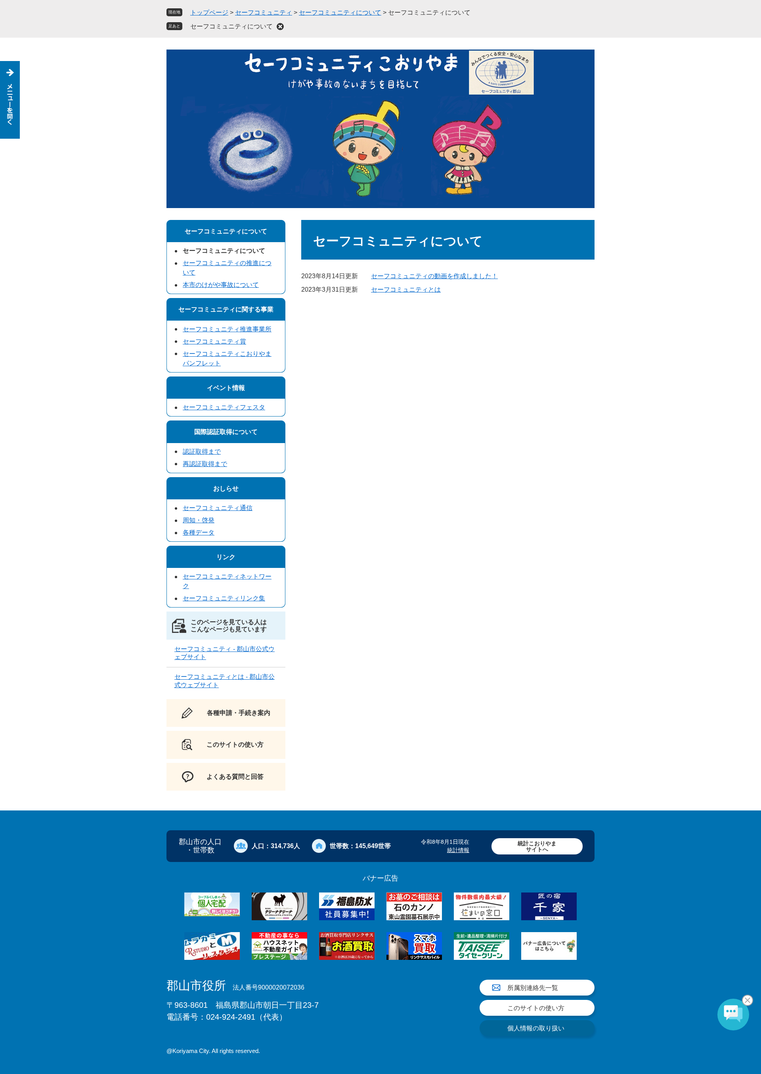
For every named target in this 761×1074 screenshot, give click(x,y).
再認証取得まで (205, 464)
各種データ (198, 532)
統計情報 (458, 850)
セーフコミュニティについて (340, 12)
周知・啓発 (198, 520)
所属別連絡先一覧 (532, 987)
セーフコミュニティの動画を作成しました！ (434, 276)
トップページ (209, 12)
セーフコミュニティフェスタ (224, 407)
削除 (280, 26)
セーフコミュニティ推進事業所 (227, 329)
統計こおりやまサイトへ (537, 846)
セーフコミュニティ (263, 12)
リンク (225, 557)
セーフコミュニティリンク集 (224, 598)
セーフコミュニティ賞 (214, 341)
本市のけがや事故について (221, 284)
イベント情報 (226, 387)
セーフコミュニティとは (406, 289)
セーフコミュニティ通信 (217, 508)
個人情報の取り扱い (535, 1028)
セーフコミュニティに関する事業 (225, 309)
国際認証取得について (226, 431)
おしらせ (226, 488)
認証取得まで (202, 451)
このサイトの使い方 (535, 1008)
